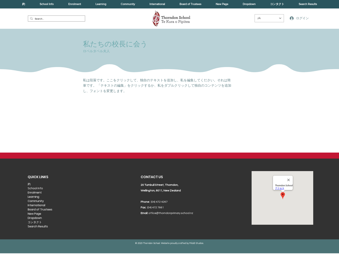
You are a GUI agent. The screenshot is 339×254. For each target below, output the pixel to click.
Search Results (38, 226)
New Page (34, 214)
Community (36, 201)
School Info (35, 188)
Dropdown (35, 218)
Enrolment (35, 192)
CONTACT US (152, 177)
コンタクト (35, 222)
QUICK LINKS (38, 177)
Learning (33, 197)
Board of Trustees (40, 209)
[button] (23, 4)
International (36, 205)
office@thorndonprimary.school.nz (170, 213)
